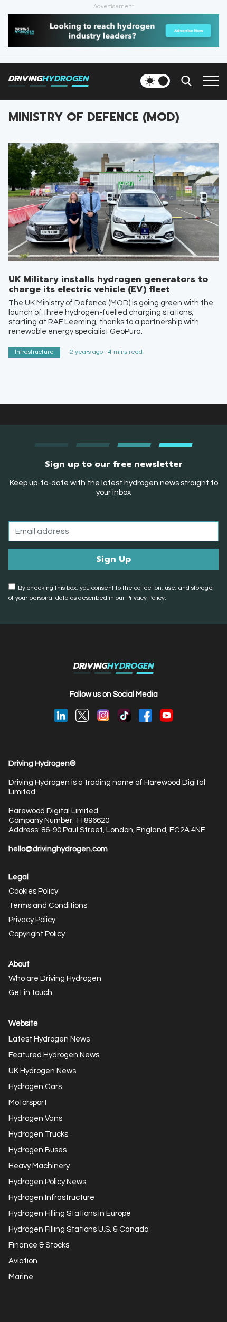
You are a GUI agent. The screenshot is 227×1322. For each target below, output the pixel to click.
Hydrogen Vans (35, 1118)
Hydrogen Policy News (47, 1182)
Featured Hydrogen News (53, 1055)
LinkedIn (61, 715)
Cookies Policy (33, 891)
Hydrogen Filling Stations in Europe (69, 1213)
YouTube (166, 715)
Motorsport (27, 1103)
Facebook (145, 715)
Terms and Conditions (47, 906)
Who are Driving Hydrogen (54, 978)
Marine (20, 1277)
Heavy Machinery (39, 1166)
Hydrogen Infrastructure (51, 1198)
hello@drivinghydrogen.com (58, 849)
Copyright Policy (36, 934)
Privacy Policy (31, 920)
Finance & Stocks (38, 1245)
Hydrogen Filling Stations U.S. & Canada (78, 1229)
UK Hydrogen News (42, 1071)
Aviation (22, 1261)
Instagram (103, 715)
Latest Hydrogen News (49, 1039)
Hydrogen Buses (37, 1150)
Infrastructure (34, 352)
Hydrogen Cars (35, 1087)
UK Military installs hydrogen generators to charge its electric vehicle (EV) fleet (108, 284)
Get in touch (30, 993)
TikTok (124, 715)
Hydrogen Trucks (38, 1134)
